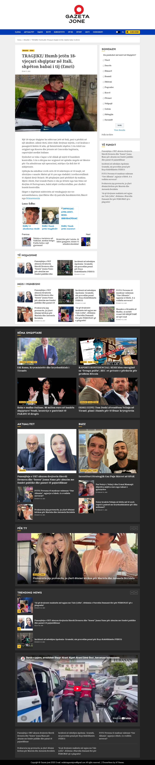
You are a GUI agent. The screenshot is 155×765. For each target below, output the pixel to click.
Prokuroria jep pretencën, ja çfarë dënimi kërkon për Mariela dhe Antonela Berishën (117, 186)
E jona (18, 32)
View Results (119, 130)
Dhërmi (108, 82)
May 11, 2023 (26, 71)
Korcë (107, 92)
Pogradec (109, 87)
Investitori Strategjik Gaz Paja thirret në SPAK (107, 476)
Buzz (89, 470)
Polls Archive (107, 134)
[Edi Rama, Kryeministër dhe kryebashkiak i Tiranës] (46, 351)
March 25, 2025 (122, 303)
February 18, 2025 (102, 492)
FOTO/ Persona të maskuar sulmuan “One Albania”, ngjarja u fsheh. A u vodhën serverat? (117, 177)
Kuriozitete (59, 32)
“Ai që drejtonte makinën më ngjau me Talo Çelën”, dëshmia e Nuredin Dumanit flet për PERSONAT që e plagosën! (117, 197)
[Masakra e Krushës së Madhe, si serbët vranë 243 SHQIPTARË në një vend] (106, 314)
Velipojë (108, 103)
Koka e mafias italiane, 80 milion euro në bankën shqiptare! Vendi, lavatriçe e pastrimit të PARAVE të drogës (45, 410)
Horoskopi (98, 32)
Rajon (40, 32)
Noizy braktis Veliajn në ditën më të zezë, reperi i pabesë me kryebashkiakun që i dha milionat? (116, 504)
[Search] (123, 32)
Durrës (108, 65)
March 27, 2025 (80, 274)
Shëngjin (109, 114)
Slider (32, 50)
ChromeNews (107, 762)
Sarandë (109, 120)
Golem (108, 109)
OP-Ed (70, 32)
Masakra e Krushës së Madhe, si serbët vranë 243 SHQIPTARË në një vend (126, 313)
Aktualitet (29, 32)
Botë (48, 32)
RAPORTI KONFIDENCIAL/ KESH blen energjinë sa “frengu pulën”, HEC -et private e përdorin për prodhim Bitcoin (108, 370)
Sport (79, 32)
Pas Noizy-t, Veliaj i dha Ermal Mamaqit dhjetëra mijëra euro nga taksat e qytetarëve (114, 487)
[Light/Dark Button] (118, 32)
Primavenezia (33, 198)
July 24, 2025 (39, 608)
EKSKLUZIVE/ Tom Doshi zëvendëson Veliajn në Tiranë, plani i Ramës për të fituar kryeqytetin (106, 409)
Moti (87, 32)
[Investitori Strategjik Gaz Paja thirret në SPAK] (108, 451)
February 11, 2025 (102, 510)
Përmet (108, 98)
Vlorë (107, 60)
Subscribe (134, 32)
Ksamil (108, 76)
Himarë (108, 71)
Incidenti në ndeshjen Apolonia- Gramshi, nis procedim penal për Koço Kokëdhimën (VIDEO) (84, 266)
